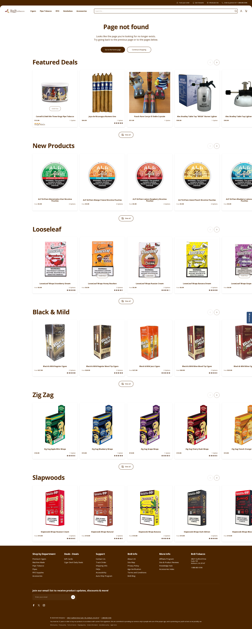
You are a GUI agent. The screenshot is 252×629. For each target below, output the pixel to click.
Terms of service (71, 625)
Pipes (34, 569)
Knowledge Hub (166, 566)
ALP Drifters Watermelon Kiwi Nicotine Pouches (55, 200)
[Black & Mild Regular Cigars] (55, 342)
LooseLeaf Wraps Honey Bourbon (102, 283)
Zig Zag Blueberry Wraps (102, 449)
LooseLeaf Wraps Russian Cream (150, 283)
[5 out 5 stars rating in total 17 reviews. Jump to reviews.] (118, 373)
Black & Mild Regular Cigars (55, 366)
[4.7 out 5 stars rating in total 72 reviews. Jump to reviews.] (213, 455)
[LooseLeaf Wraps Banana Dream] (197, 259)
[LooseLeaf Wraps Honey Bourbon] (102, 259)
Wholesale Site (214, 3)
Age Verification (134, 569)
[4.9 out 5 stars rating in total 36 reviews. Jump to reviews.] (165, 373)
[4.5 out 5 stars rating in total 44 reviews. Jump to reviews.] (71, 455)
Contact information (92, 625)
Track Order (101, 562)
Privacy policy (62, 625)
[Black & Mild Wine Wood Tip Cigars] (197, 342)
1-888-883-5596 (196, 568)
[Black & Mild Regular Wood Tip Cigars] (102, 342)
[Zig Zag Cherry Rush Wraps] (197, 425)
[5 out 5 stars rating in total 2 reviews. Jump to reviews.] (213, 290)
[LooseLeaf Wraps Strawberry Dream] (55, 259)
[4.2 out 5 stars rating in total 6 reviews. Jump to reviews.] (165, 290)
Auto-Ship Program (104, 576)
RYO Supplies (38, 572)
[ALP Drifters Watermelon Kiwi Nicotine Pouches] (55, 176)
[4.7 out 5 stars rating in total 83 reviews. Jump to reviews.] (165, 455)
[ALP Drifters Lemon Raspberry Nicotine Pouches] (149, 176)
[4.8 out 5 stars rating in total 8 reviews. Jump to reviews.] (71, 290)
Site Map (131, 562)
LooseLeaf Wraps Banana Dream (197, 283)
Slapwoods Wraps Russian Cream (55, 532)
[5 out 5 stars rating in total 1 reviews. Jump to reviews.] (118, 123)
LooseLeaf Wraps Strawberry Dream (55, 283)
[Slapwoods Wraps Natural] (102, 507)
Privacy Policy (133, 566)
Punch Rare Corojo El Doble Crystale (149, 116)
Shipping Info (101, 566)
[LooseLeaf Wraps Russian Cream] (149, 259)
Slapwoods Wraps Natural (102, 532)
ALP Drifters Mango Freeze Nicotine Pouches (102, 200)
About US (132, 559)
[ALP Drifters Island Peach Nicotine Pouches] (197, 176)
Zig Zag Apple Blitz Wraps (55, 449)
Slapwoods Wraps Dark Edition (197, 532)
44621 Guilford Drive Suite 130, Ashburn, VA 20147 (83, 618)
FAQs (98, 569)
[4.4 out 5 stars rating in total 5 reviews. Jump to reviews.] (118, 290)
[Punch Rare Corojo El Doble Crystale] (149, 92)
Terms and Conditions (137, 572)
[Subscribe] (73, 597)
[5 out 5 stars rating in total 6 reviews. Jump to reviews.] (165, 538)
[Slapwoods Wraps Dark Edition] (197, 507)
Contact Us (100, 559)
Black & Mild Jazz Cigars (149, 366)
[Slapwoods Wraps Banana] (149, 507)
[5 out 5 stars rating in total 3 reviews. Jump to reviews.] (213, 538)
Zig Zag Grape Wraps (150, 449)
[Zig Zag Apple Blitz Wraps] (55, 425)
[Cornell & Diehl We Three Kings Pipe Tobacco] (55, 92)
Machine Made (38, 562)
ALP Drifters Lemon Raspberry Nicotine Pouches (150, 200)
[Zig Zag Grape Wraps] (149, 425)
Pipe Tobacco (38, 566)
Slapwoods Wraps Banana (150, 532)
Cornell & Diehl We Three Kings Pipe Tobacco (55, 116)
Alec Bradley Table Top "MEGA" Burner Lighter (197, 116)
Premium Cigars (39, 559)
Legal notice (113, 625)
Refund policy (54, 625)
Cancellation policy (104, 625)
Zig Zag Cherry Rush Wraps (197, 449)
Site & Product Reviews (169, 562)
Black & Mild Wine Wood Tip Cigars (197, 366)
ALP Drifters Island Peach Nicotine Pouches (197, 200)
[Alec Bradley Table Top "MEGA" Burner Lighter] (197, 92)
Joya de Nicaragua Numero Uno (102, 116)
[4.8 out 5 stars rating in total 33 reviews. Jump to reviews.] (71, 373)
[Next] (217, 62)
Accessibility (101, 572)
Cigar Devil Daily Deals (73, 562)
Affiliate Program (166, 559)
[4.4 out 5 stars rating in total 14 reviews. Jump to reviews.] (71, 538)
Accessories (37, 576)
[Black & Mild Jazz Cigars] (149, 342)
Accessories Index (166, 569)
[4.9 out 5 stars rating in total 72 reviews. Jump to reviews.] (118, 455)
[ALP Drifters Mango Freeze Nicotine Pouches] (102, 176)
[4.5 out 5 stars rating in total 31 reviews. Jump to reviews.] (213, 373)
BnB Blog (131, 576)
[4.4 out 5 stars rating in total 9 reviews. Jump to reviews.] (118, 538)
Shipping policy (82, 625)
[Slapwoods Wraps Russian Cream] (55, 507)
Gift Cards (68, 559)
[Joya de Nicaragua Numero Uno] (102, 92)
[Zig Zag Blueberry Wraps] (102, 425)
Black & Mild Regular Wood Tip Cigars (102, 366)
